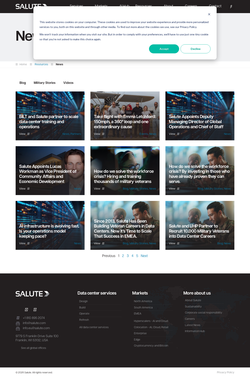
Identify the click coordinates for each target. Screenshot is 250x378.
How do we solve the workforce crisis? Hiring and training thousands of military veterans (124, 176)
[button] (231, 6)
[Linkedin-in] (18, 310)
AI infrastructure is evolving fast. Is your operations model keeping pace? (49, 231)
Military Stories (44, 83)
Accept (164, 48)
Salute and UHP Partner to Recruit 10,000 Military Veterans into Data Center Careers (199, 231)
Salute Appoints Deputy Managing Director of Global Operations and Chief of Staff (196, 122)
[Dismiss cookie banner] (209, 14)
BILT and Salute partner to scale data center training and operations (48, 122)
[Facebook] (35, 310)
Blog (23, 83)
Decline (195, 48)
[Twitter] (26, 310)
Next (144, 256)
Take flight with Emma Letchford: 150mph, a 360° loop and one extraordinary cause (125, 122)
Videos (68, 83)
